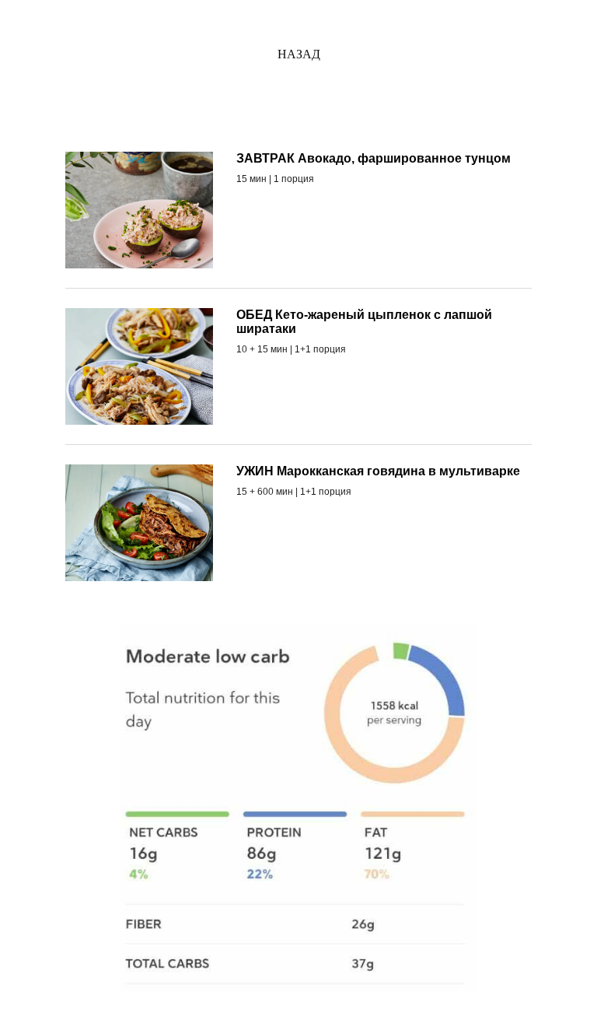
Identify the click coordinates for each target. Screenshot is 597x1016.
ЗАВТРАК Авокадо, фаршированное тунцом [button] (373, 158)
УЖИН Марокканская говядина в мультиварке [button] (378, 471)
